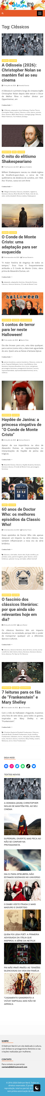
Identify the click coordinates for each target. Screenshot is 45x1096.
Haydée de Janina (28, 465)
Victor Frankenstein (19, 741)
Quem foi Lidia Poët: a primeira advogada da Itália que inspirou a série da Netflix (21, 937)
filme (3, 114)
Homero (8, 114)
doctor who (21, 555)
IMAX (13, 114)
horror (21, 364)
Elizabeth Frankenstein (19, 734)
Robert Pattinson (7, 117)
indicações (26, 737)
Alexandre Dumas (31, 282)
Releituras (5, 741)
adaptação (14, 110)
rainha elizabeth (11, 196)
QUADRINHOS (25, 688)
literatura (5, 366)
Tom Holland (17, 117)
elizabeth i (26, 192)
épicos (33, 112)
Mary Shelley (30, 739)
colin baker (13, 555)
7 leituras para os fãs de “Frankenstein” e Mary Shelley (21, 697)
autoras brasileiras (10, 362)
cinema (16, 112)
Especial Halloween (12, 364)
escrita (35, 650)
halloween (14, 737)
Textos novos (12, 774)
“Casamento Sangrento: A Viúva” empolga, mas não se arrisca (20, 1000)
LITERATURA (6, 152)
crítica (28, 112)
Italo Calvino (14, 652)
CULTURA (13, 61)
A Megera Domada (10, 192)
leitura (20, 652)
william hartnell (32, 559)
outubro (37, 739)
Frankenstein (6, 737)
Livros (27, 366)
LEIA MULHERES (26, 320)
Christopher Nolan (8, 112)
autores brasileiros (22, 362)
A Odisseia (7, 110)
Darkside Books (7, 734)
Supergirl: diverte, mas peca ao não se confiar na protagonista (22, 841)
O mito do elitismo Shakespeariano (19, 159)
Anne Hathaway (24, 110)
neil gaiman (34, 366)
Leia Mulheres (28, 364)
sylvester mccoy (14, 559)
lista (35, 364)
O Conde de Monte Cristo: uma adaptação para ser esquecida (19, 245)
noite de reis (34, 194)
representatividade (8, 370)
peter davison (28, 557)
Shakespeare (31, 196)
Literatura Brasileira (14, 366)
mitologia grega (29, 114)
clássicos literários (14, 284)
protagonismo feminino (25, 368)
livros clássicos (6, 654)
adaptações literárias (18, 282)
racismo (35, 368)
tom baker (23, 559)
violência (4, 373)
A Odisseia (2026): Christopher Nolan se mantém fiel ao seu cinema (21, 73)
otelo (3, 196)
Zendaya (24, 117)
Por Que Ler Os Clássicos (20, 654)
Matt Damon (20, 114)
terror (35, 370)
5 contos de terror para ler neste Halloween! (18, 329)
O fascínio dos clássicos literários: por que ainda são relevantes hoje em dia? (20, 609)
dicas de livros (27, 650)
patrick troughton (17, 557)
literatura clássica (7, 194)
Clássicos (23, 112)
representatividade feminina (24, 370)
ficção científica (31, 555)
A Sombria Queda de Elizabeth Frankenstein (18, 732)
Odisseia (38, 114)
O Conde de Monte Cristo (29, 284)
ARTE (14, 152)
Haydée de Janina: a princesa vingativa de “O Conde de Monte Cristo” (21, 427)
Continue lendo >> (7, 105)
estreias (38, 112)
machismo (21, 739)
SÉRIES (5, 505)
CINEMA (5, 61)
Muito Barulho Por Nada (21, 194)
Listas (9, 557)
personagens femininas (9, 368)
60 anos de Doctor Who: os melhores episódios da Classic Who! (21, 517)
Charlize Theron (34, 110)
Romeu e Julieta (22, 196)
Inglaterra (33, 192)
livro (23, 366)
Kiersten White (35, 737)
